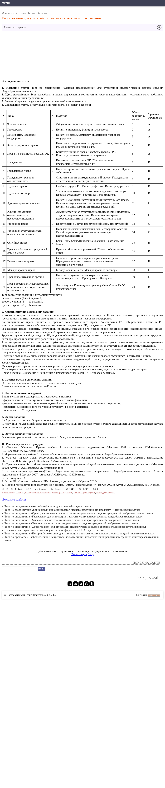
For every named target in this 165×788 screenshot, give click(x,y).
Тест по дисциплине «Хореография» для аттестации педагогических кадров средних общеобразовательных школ (75, 526)
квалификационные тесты (37, 492)
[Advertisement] (57, 55)
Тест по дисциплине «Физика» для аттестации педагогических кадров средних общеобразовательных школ (72, 520)
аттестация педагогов (62, 492)
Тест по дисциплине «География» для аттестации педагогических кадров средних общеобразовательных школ (73, 516)
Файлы (6, 13)
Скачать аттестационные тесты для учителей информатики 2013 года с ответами (55, 530)
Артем (57, 489)
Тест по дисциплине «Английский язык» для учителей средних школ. (48, 506)
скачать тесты (8, 492)
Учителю (18, 13)
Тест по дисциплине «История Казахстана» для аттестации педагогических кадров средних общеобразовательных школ (80, 533)
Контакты (141, 595)
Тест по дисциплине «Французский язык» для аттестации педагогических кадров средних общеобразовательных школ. (79, 513)
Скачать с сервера (15, 27)
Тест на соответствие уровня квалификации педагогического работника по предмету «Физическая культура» (73, 509)
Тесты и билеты (37, 13)
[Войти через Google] (86, 583)
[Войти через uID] (70, 583)
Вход (91, 554)
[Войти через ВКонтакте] (75, 583)
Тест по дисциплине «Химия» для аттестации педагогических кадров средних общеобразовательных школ (71, 523)
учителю (20, 492)
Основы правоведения (84, 492)
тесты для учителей (106, 492)
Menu (6, 3)
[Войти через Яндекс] (80, 583)
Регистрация (79, 554)
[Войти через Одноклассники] (91, 583)
